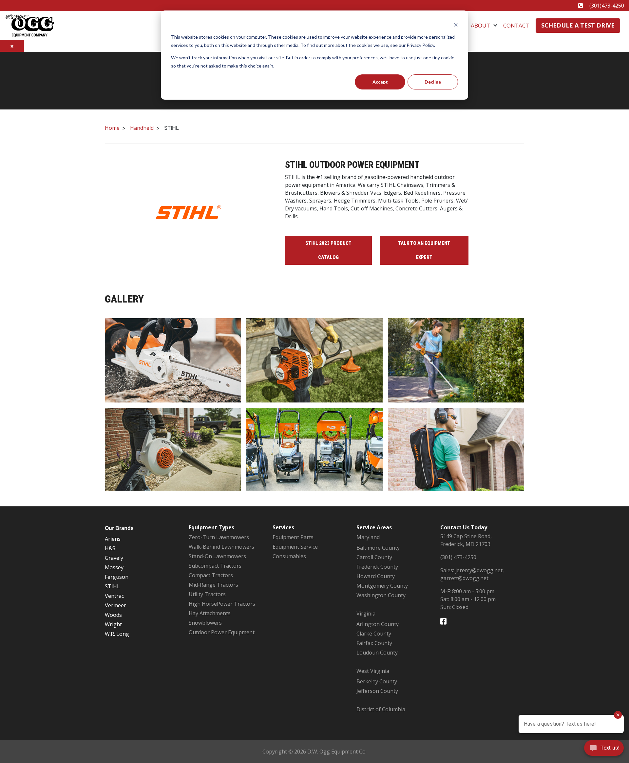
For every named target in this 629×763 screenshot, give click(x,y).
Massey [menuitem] (114, 567)
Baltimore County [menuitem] (378, 547)
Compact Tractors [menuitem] (211, 575)
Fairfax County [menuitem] (374, 643)
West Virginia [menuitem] (372, 671)
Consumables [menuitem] (289, 556)
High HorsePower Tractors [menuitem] (222, 603)
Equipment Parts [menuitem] (293, 537)
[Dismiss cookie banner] (455, 25)
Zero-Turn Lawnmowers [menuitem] (219, 537)
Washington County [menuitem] (381, 595)
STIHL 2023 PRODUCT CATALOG (328, 250)
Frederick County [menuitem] (377, 566)
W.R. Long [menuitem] (117, 633)
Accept (380, 82)
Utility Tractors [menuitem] (207, 594)
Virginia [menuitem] (365, 613)
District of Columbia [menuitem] (380, 709)
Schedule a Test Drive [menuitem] (578, 25)
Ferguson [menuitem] (116, 576)
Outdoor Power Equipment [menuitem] (222, 632)
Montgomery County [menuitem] (382, 585)
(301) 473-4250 (458, 557)
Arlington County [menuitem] (377, 624)
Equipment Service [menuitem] (295, 546)
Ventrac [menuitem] (114, 595)
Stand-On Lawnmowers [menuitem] (217, 556)
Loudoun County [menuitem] (377, 652)
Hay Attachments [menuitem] (210, 613)
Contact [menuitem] (516, 25)
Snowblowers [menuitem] (205, 622)
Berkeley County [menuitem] (376, 681)
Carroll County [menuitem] (374, 557)
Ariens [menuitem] (113, 538)
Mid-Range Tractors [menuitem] (213, 584)
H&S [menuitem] (110, 548)
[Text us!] (604, 749)
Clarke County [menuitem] (373, 633)
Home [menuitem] (112, 127)
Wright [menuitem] (113, 624)
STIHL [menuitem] (112, 586)
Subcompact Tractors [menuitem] (215, 565)
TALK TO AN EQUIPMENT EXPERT (424, 250)
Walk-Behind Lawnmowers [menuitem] (221, 546)
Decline (433, 82)
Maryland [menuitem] (368, 537)
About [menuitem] (480, 25)
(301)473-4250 (606, 5)
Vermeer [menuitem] (115, 605)
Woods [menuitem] (113, 614)
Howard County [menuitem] (375, 576)
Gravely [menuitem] (114, 557)
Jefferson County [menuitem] (377, 691)
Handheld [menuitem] (142, 127)
